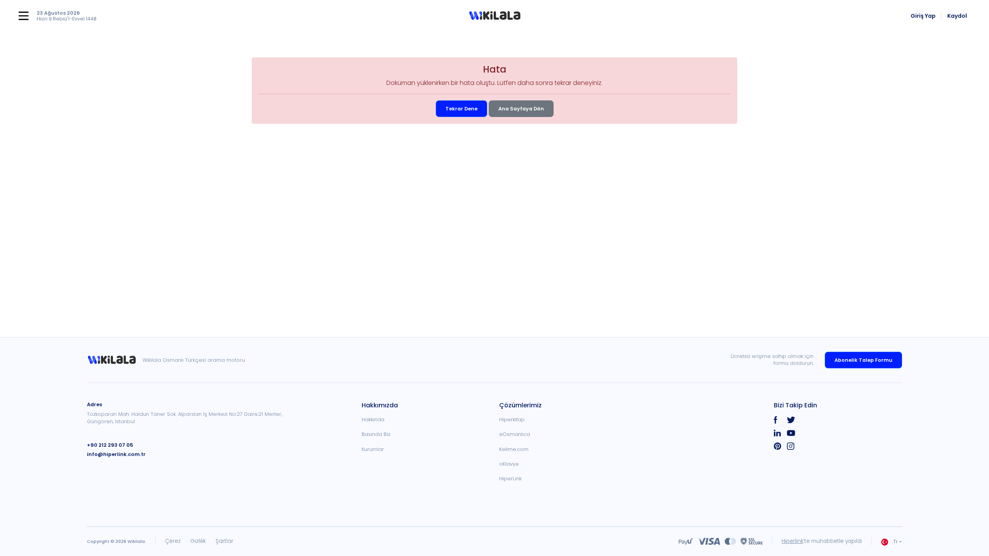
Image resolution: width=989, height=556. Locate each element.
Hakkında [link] (373, 419)
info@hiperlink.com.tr (116, 454)
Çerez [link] (173, 541)
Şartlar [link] (224, 541)
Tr (895, 541)
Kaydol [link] (957, 16)
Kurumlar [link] (373, 449)
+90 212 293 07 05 (110, 445)
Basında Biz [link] (376, 434)
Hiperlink (792, 541)
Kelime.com (513, 449)
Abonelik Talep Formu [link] (863, 360)
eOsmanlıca (514, 434)
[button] (494, 16)
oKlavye (509, 464)
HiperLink (510, 478)
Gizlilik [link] (198, 541)
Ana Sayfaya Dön (521, 108)
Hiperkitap (512, 419)
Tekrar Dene (461, 108)
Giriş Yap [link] (923, 16)
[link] (115, 360)
